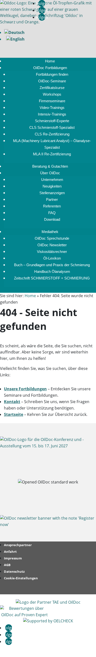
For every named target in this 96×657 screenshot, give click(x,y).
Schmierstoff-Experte (52, 121)
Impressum (13, 558)
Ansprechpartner (18, 545)
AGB (7, 565)
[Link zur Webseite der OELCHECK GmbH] (48, 621)
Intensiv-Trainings (52, 114)
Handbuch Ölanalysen (52, 271)
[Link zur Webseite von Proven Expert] (24, 614)
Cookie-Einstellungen (21, 578)
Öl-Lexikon (52, 258)
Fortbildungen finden (52, 74)
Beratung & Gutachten (50, 166)
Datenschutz (14, 571)
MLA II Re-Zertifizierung (52, 154)
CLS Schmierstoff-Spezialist (52, 127)
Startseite (13, 414)
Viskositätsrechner (52, 251)
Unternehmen (52, 179)
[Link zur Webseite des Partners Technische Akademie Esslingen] (48, 602)
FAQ (52, 213)
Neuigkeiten (52, 186)
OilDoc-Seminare (52, 81)
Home (50, 61)
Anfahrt (10, 551)
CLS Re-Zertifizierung (52, 134)
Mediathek (50, 232)
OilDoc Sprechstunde (52, 238)
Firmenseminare (52, 101)
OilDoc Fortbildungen (50, 68)
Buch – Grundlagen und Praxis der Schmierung (52, 265)
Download (52, 219)
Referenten (52, 206)
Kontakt (12, 401)
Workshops (52, 94)
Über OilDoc (50, 173)
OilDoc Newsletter (52, 245)
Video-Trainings (52, 107)
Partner (52, 199)
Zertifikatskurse (52, 88)
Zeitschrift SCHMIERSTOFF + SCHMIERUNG (52, 278)
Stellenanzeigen (52, 193)
